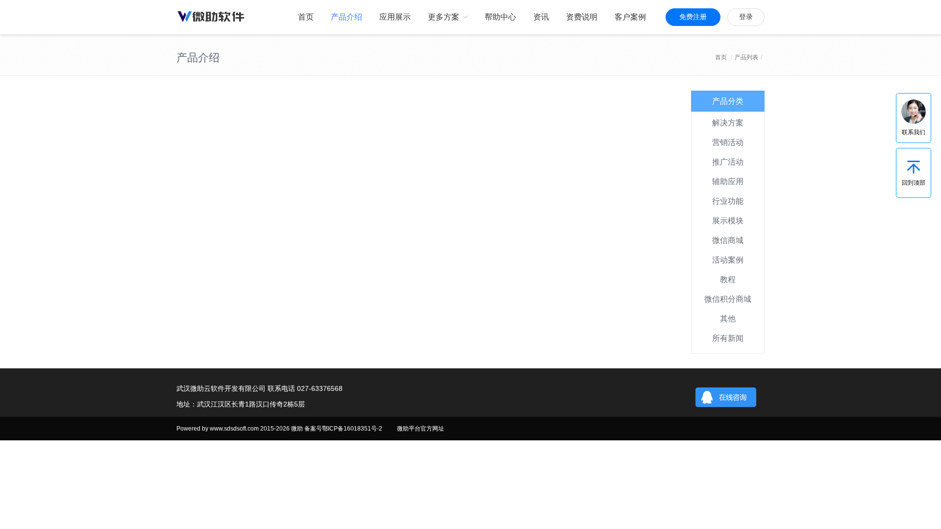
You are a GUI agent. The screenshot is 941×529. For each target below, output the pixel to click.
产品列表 (746, 57)
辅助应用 (727, 181)
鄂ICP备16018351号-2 (352, 428)
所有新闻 (727, 338)
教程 (728, 279)
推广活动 (727, 162)
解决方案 (727, 123)
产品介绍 (198, 57)
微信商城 (727, 240)
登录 (746, 17)
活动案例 (727, 260)
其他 (728, 318)
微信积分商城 (727, 299)
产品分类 (727, 101)
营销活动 (727, 142)
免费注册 (693, 17)
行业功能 (727, 201)
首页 (721, 57)
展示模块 (727, 220)
